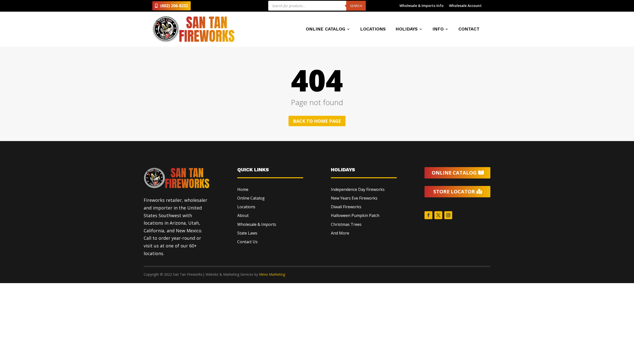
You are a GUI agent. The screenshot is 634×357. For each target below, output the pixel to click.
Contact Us (247, 241)
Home (242, 189)
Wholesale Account (465, 6)
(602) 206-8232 (174, 5)
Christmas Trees (346, 224)
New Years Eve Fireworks (354, 198)
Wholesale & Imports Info (421, 6)
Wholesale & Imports (256, 224)
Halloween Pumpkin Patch (355, 215)
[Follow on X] (438, 215)
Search (356, 5)
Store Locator (454, 191)
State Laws (247, 233)
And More (340, 233)
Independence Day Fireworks (358, 189)
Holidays (407, 29)
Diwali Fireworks (346, 206)
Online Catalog (325, 29)
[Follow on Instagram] (448, 215)
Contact (468, 29)
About (243, 215)
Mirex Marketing (272, 274)
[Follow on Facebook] (428, 215)
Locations (373, 29)
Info (438, 29)
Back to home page (317, 121)
